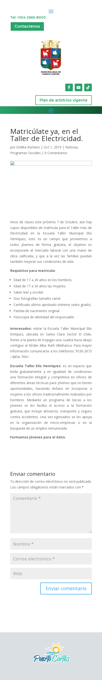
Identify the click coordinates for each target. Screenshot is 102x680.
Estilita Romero (28, 147)
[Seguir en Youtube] (78, 87)
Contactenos (27, 26)
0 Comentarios (56, 153)
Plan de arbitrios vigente (64, 100)
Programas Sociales (25, 153)
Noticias (71, 147)
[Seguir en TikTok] (88, 87)
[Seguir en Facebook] (69, 87)
